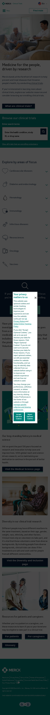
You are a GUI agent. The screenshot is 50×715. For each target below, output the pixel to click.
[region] (25, 357)
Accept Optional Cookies (19, 417)
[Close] (36, 298)
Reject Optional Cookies (30, 417)
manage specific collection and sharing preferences (22, 407)
